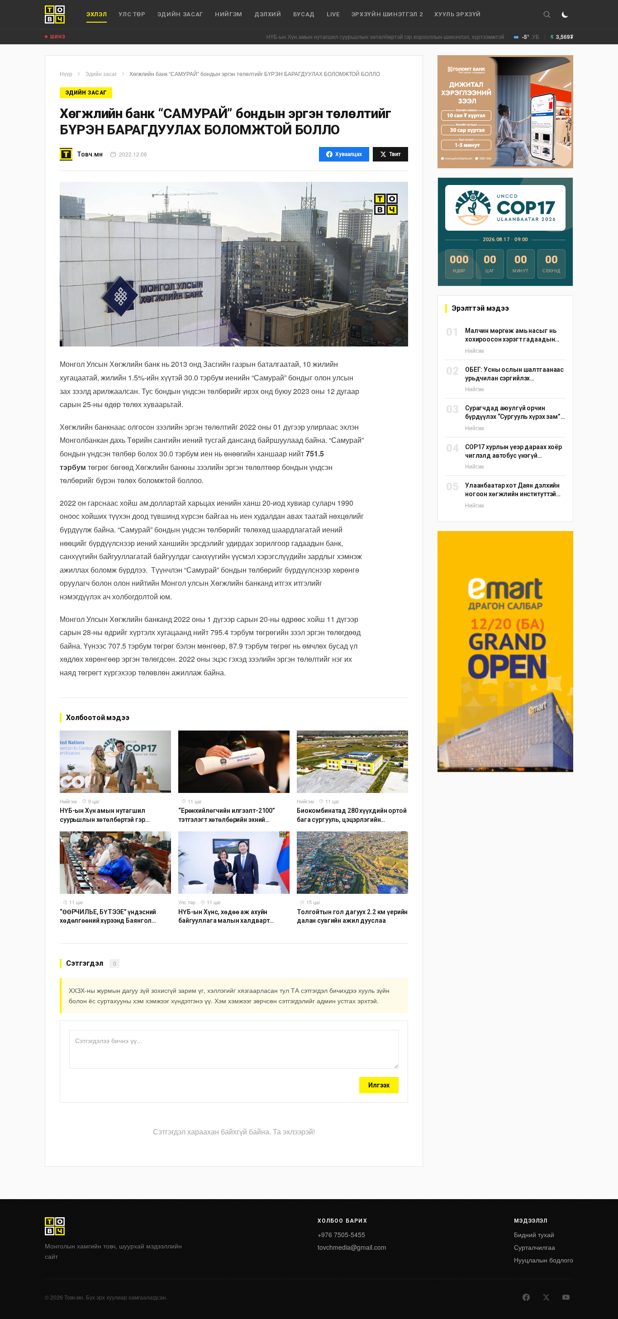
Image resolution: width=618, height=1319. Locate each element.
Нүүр (66, 73)
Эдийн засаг (180, 14)
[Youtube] (566, 1297)
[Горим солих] (565, 14)
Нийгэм (228, 14)
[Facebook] (526, 1297)
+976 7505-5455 (341, 1234)
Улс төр (132, 14)
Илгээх (379, 1085)
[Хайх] (547, 14)
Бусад (304, 14)
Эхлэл (96, 14)
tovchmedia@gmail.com (352, 1247)
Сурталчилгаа (534, 1247)
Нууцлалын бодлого (543, 1259)
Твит (395, 154)
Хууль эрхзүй (457, 14)
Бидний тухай (534, 1234)
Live (333, 14)
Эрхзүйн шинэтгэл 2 (387, 14)
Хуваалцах (348, 154)
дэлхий (267, 14)
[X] (546, 1297)
